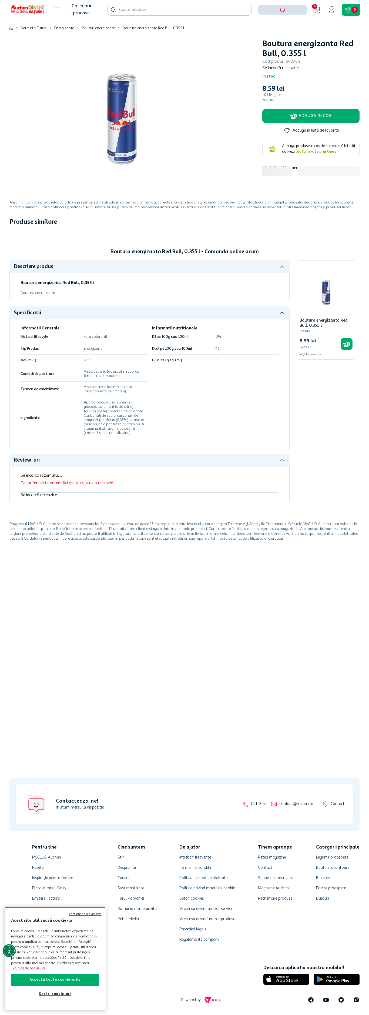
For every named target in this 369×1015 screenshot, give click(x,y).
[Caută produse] (113, 26)
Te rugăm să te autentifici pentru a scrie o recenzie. (67, 500)
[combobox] (180, 26)
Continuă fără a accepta (85, 914)
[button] (282, 26)
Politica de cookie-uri (28, 968)
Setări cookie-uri (55, 994)
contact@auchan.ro (296, 804)
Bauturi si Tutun (33, 45)
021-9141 (258, 804)
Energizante (64, 45)
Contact (337, 804)
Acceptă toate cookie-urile (54, 979)
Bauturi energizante (98, 45)
